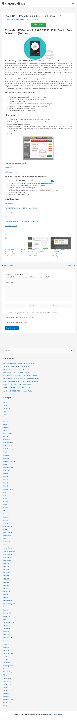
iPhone (5, 520)
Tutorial (5, 659)
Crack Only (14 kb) (11, 212)
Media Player (7, 532)
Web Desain (7, 681)
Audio (5, 424)
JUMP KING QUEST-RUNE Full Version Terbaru (18, 391)
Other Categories (8, 554)
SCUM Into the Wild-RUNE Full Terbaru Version (18, 388)
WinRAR (26, 185)
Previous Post (7, 265)
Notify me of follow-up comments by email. (20, 317)
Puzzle (5, 607)
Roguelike (6, 616)
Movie (5, 539)
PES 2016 (6, 573)
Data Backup (7, 446)
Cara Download (8, 433)
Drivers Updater (8, 467)
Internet (6, 517)
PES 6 (5, 588)
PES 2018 (6, 579)
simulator (6, 631)
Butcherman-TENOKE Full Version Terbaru (16, 369)
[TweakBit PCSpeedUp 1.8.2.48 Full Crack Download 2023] (15, 243)
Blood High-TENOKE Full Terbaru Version (16, 372)
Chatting (6, 436)
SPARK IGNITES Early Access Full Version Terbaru (19, 363)
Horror (5, 508)
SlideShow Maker (9, 638)
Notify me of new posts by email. (17, 322)
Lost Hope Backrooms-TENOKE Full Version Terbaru (20, 375)
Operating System (9, 551)
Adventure (6, 408)
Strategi (6, 644)
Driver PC (6, 464)
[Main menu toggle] (73, 3)
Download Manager (9, 461)
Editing (5, 473)
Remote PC (7, 613)
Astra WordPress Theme (54, 714)
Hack (5, 504)
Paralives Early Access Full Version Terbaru (17, 385)
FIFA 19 (5, 486)
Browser (6, 427)
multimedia (6, 542)
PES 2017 (6, 576)
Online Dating (7, 548)
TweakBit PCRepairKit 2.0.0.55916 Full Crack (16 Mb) (22, 221)
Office (5, 545)
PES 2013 (6, 563)
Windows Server (8, 700)
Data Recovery (8, 449)
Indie (5, 514)
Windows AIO (7, 697)
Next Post (71, 265)
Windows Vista (8, 703)
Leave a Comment (11, 19)
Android (5, 412)
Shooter (6, 625)
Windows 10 (7, 684)
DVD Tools (6, 470)
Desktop (6, 455)
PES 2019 (6, 582)
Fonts (5, 492)
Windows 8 (6, 690)
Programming (7, 600)
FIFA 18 (5, 483)
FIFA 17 (5, 480)
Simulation (6, 628)
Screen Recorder (8, 622)
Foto (4, 495)
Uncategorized (8, 666)
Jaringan (6, 523)
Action (5, 402)
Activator (6, 405)
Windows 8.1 (7, 693)
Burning (5, 430)
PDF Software (7, 560)
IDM (52, 181)
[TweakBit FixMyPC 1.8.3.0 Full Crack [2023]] (61, 243)
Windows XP (7, 706)
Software (21, 19)
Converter (6, 439)
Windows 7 (6, 687)
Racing (5, 610)
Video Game (7, 675)
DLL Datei (6, 458)
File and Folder (8, 489)
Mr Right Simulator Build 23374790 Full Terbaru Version (21, 378)
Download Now (38, 25)
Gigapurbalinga (13, 3)
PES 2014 (6, 566)
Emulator (6, 477)
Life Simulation (8, 526)
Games (5, 501)
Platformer (6, 591)
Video (5, 669)
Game (5, 498)
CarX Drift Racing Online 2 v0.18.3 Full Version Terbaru (20, 381)
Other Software (8, 557)
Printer (5, 597)
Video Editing (7, 672)
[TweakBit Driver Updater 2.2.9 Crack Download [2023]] (38, 243)
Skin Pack (6, 635)
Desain (5, 452)
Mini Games (7, 535)
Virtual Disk (7, 678)
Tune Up (27, 19)
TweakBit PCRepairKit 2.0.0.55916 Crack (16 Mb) (21, 208)
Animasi (5, 415)
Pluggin (5, 594)
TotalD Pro (8, 167)
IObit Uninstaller (46, 183)
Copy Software (8, 442)
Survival (6, 650)
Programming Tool (9, 604)
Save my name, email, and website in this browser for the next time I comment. (33, 313)
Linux (5, 529)
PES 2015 (6, 570)
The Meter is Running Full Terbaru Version (16, 366)
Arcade (5, 421)
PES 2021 (6, 585)
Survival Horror (8, 653)
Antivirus (6, 418)
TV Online (6, 662)
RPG (4, 619)
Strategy (6, 647)
